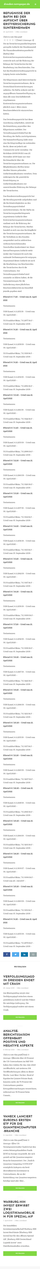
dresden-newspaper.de (17, 4)
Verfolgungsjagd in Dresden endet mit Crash (18, 980)
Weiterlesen (20, 1017)
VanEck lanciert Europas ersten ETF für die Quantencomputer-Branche (19, 1124)
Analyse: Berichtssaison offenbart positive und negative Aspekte (18, 1038)
